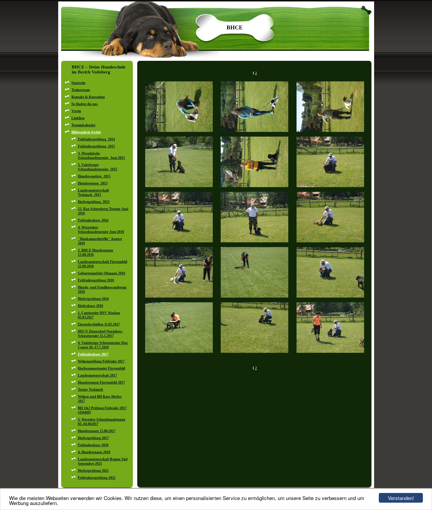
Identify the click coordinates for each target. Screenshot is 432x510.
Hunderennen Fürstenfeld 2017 (101, 382)
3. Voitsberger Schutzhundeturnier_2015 (97, 167)
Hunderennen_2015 (93, 183)
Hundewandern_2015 (94, 176)
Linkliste (78, 118)
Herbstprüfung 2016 (93, 299)
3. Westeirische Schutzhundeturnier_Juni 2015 (101, 155)
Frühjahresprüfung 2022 (96, 478)
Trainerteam (80, 90)
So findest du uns (84, 104)
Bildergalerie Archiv (86, 132)
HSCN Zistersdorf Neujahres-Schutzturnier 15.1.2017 (100, 333)
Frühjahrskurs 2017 (93, 354)
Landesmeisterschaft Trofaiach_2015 (93, 192)
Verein (76, 111)
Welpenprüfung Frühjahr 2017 (101, 361)
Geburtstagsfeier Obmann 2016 (101, 273)
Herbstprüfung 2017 (93, 438)
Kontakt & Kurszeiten (88, 97)
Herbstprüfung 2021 (93, 471)
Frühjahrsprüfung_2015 (96, 146)
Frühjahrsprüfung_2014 (96, 139)
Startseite (78, 83)
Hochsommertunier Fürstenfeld (101, 368)
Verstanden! (401, 497)
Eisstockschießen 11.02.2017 (99, 324)
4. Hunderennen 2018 (94, 452)
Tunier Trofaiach (90, 389)
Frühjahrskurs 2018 (93, 445)
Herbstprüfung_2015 (94, 202)
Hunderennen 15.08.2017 (96, 431)
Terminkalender (83, 125)
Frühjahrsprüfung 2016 (96, 280)
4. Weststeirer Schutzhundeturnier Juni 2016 (101, 229)
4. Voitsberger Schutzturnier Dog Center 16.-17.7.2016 (103, 345)
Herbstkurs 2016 (90, 306)
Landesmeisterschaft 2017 (97, 375)
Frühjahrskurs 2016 (93, 220)
